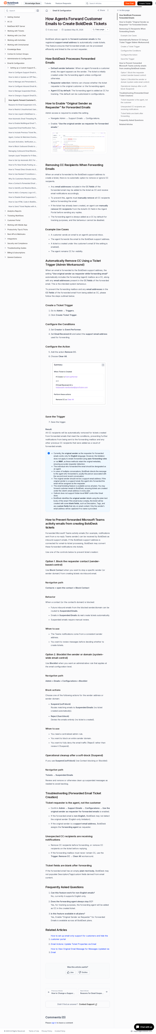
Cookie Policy (60, 1031)
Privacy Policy (47, 1031)
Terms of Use (34, 1031)
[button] (38, 11)
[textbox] (22, 10)
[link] (61, 992)
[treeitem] (22, 17)
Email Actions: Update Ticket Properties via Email (73, 944)
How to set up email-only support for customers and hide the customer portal (79, 937)
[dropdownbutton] (107, 29)
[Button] (83, 972)
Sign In (54, 1023)
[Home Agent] (46, 10)
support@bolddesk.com (143, 1031)
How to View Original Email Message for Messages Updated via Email (80, 951)
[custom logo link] (11, 3)
